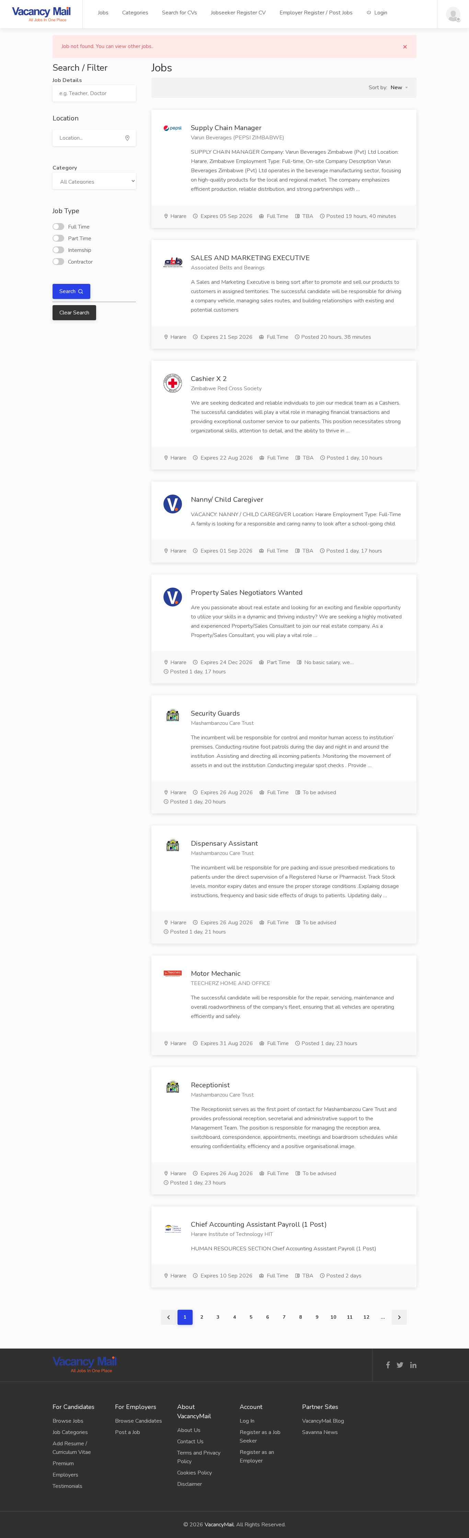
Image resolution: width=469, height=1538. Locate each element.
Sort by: (378, 87)
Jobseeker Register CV (238, 12)
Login (380, 12)
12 (366, 1317)
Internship (79, 250)
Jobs (103, 12)
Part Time (79, 238)
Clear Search (74, 312)
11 (350, 1317)
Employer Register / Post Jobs (316, 12)
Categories (135, 12)
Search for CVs (179, 12)
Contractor (80, 262)
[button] (399, 87)
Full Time (79, 227)
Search (68, 291)
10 (333, 1317)
